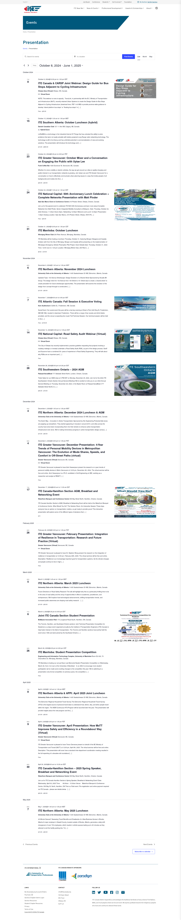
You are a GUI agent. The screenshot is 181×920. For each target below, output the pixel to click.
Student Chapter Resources (34, 903)
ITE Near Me (78, 8)
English (25, 2)
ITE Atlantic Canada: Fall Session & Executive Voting (70, 301)
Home (25, 32)
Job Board (86, 2)
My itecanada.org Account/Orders (36, 892)
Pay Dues (28, 895)
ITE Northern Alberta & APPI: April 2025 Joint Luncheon (71, 693)
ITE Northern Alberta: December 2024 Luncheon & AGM (71, 412)
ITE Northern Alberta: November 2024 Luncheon (66, 269)
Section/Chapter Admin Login (34, 898)
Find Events (128, 56)
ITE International (32, 868)
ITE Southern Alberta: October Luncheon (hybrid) (68, 122)
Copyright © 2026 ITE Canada (34, 912)
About (148, 8)
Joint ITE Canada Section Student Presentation (66, 615)
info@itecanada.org (64, 892)
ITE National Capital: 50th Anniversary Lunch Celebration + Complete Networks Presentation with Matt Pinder (73, 195)
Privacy (27, 906)
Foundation (128, 2)
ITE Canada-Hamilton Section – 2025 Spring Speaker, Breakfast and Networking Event (69, 770)
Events (25, 48)
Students (105, 2)
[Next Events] (28, 65)
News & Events (92, 8)
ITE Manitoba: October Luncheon (58, 230)
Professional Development (112, 8)
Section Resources (31, 901)
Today (34, 65)
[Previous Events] (24, 65)
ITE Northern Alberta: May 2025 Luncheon (63, 810)
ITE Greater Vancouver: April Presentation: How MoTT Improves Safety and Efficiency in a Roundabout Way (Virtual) (70, 729)
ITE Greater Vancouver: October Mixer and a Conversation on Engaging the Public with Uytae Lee (72, 159)
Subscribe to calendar (142, 851)
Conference (96, 2)
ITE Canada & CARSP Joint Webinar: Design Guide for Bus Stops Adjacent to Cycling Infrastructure (73, 84)
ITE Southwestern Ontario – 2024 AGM (61, 369)
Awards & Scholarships (134, 8)
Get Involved (116, 2)
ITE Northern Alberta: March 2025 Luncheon (64, 583)
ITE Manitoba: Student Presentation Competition (67, 652)
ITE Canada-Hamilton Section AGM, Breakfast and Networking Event (68, 492)
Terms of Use (29, 909)
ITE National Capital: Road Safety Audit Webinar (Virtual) (72, 334)
